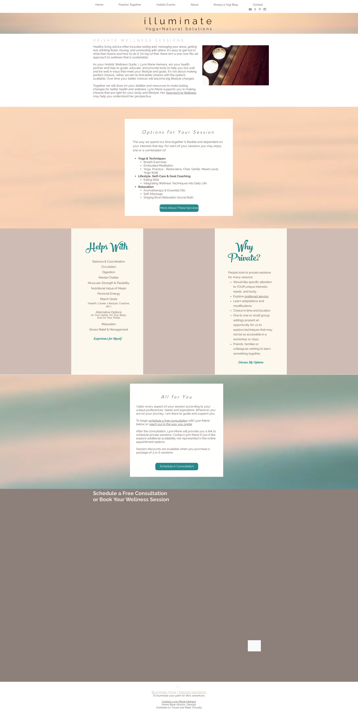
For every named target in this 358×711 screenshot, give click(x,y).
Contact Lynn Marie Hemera (179, 701)
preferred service (256, 296)
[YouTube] (250, 9)
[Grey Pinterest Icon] (260, 9)
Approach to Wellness (181, 92)
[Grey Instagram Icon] (265, 9)
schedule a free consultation (168, 420)
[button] (130, 4)
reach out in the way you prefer (170, 424)
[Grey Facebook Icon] (255, 9)
